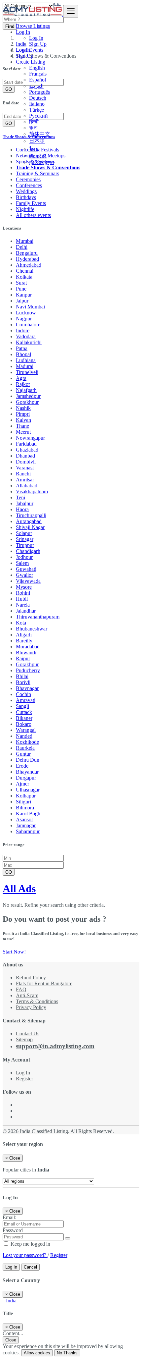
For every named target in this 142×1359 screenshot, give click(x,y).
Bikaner (24, 718)
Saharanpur (28, 831)
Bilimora (25, 807)
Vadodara (26, 336)
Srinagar (24, 539)
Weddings (26, 191)
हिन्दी (34, 122)
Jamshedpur (28, 396)
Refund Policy (31, 977)
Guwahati (26, 569)
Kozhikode (27, 742)
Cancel (30, 1267)
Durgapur (26, 778)
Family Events (31, 203)
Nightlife (25, 209)
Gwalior (24, 575)
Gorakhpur (27, 402)
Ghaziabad (27, 450)
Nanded (24, 736)
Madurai (24, 366)
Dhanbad (25, 456)
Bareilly (24, 640)
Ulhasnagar (28, 789)
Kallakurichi (29, 342)
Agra (21, 378)
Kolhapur (26, 795)
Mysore (24, 587)
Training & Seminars (37, 173)
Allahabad (26, 485)
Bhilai (22, 676)
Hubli (22, 599)
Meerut (23, 432)
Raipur (23, 658)
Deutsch (37, 98)
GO (8, 872)
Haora (22, 509)
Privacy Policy (31, 1007)
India (11, 1300)
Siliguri (23, 801)
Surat (21, 283)
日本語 (37, 141)
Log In (36, 38)
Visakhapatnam (32, 491)
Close (10, 1339)
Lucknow (26, 312)
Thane (22, 426)
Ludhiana (26, 360)
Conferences (29, 185)
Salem (22, 563)
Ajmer (22, 784)
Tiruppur (25, 545)
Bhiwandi (26, 652)
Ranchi (23, 473)
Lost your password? (25, 1255)
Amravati (25, 700)
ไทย (33, 149)
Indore (22, 330)
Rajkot (23, 384)
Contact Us (27, 1033)
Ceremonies (28, 179)
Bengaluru (27, 253)
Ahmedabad (28, 265)
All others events (33, 215)
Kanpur (24, 295)
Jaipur (22, 300)
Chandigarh (28, 551)
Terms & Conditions (37, 1001)
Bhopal (23, 354)
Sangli (22, 706)
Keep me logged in (29, 1244)
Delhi (21, 247)
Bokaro (23, 724)
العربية (36, 86)
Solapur (24, 533)
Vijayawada (28, 581)
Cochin (23, 694)
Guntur (23, 754)
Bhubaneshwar (31, 628)
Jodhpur (24, 557)
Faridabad (26, 444)
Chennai (24, 271)
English (37, 68)
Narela (23, 605)
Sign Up (38, 44)
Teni (20, 497)
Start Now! (14, 951)
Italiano (37, 104)
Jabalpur (24, 503)
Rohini (23, 593)
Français (38, 74)
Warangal (26, 730)
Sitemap (24, 1039)
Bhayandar (27, 772)
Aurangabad (29, 521)
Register (24, 1078)
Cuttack (24, 712)
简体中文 (39, 134)
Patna (21, 348)
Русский (38, 116)
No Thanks (67, 1352)
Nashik (23, 408)
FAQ (21, 989)
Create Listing (30, 62)
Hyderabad (27, 259)
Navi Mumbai (30, 306)
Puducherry (28, 670)
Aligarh (24, 634)
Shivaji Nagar (30, 527)
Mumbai (24, 241)
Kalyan (23, 420)
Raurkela (25, 748)
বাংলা (33, 128)
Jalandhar (26, 611)
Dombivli (26, 461)
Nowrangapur (30, 438)
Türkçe (36, 110)
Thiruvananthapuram (37, 617)
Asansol (24, 819)
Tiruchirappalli (31, 515)
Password (13, 1230)
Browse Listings (33, 26)
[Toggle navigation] (70, 11)
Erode (22, 766)
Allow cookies (37, 1352)
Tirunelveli (27, 372)
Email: (9, 1217)
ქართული (41, 162)
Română (38, 156)
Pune (21, 289)
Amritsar (25, 479)
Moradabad (28, 646)
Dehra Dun (27, 760)
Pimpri (23, 414)
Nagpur (24, 318)
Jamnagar (26, 825)
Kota (21, 622)
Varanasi (25, 467)
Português (39, 92)
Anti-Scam (27, 995)
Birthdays (26, 197)
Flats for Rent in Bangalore (44, 983)
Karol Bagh (28, 813)
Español (37, 79)
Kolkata (24, 277)
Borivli (23, 682)
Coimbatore (28, 324)
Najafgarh (26, 390)
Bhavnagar (27, 688)
